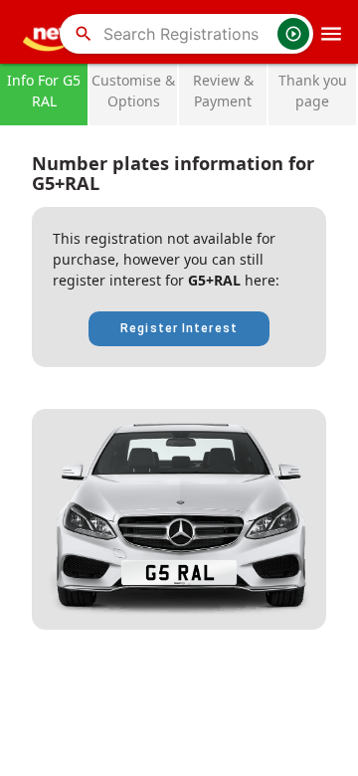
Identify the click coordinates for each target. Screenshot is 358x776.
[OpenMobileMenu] (331, 34)
